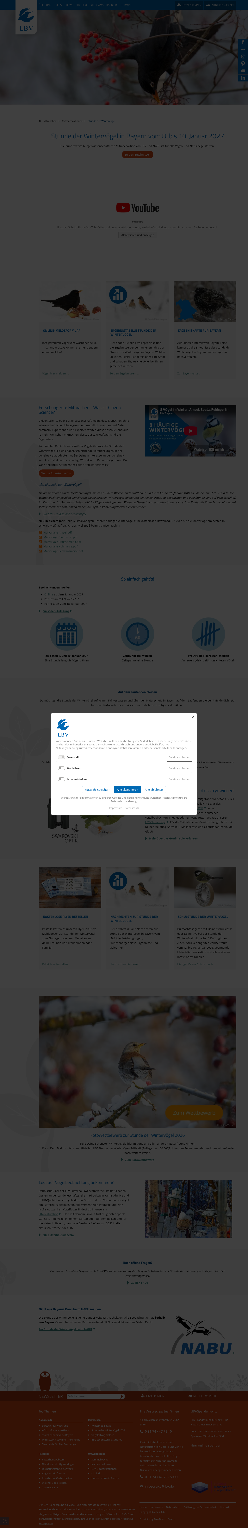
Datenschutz (132, 808)
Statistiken (74, 768)
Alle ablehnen (154, 789)
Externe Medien (77, 779)
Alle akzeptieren (127, 789)
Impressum (115, 808)
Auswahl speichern (97, 789)
